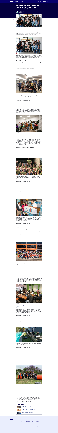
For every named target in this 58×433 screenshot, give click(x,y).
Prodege (21, 217)
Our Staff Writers (22, 422)
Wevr (21, 343)
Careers (21, 421)
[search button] (36, 1)
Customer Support (38, 420)
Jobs (19, 1)
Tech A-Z (37, 426)
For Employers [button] (45, 1)
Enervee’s (21, 176)
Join (38, 1)
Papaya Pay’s (21, 95)
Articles (22, 1)
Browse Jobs (37, 425)
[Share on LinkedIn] (13, 23)
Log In (40, 1)
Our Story (21, 420)
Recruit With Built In (28, 420)
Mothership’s (21, 55)
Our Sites (47, 420)
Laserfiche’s (21, 263)
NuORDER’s (21, 133)
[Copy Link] (13, 21)
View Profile (22, 306)
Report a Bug (37, 422)
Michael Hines (22, 11)
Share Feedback (38, 421)
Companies (16, 1)
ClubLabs (22, 305)
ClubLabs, (31, 311)
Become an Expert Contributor (29, 421)
